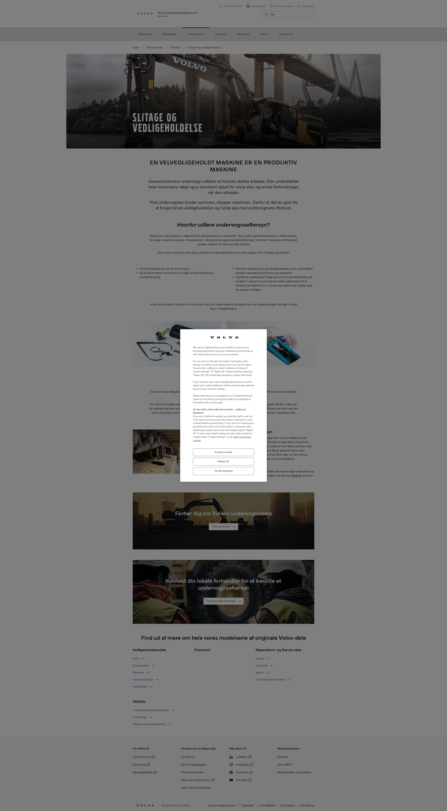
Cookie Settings (223, 471)
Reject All (223, 461)
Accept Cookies (223, 452)
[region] (223, 405)
